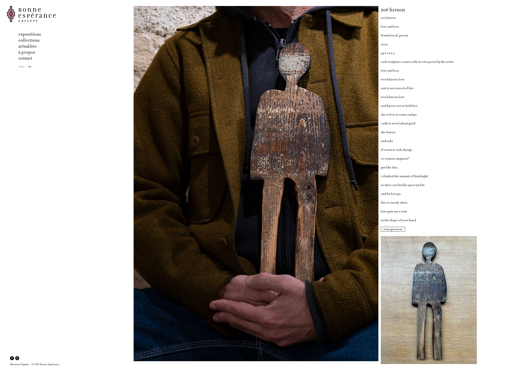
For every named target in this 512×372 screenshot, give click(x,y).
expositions (29, 34)
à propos (26, 52)
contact (25, 58)
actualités (27, 46)
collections (29, 40)
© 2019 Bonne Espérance (45, 364)
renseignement (393, 229)
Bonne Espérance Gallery (69, 14)
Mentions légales (19, 364)
